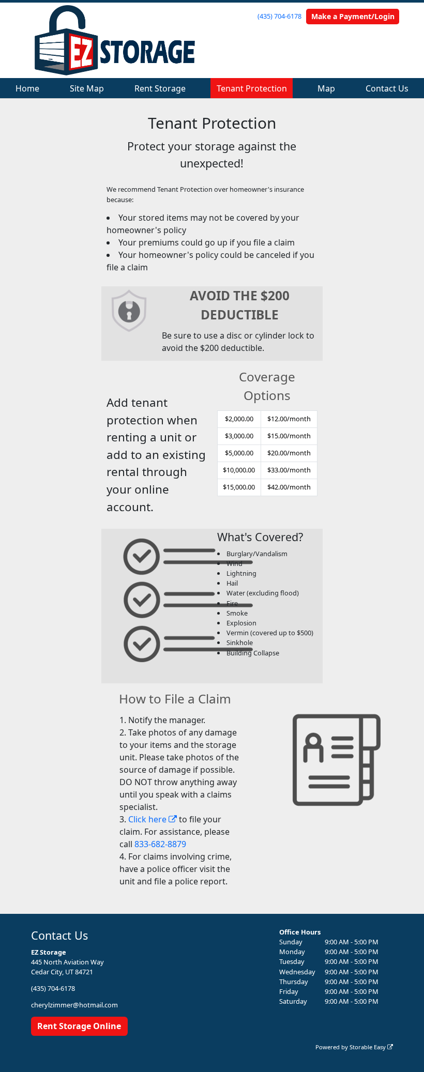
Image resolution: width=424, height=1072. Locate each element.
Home (27, 88)
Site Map (87, 88)
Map (326, 88)
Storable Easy (368, 1047)
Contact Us (387, 88)
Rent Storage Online (79, 1026)
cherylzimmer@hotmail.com (74, 1004)
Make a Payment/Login (353, 16)
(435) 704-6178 (279, 16)
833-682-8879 (160, 844)
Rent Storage (160, 88)
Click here (148, 819)
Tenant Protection (252, 88)
